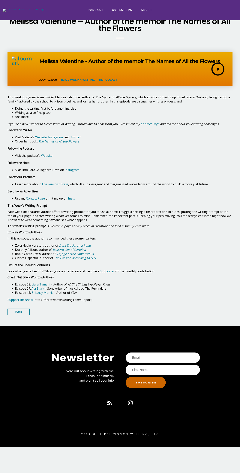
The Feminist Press (54, 184)
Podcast (96, 10)
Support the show (20, 300)
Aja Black (38, 288)
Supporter (107, 271)
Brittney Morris (42, 293)
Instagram (55, 137)
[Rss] (109, 403)
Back (18, 312)
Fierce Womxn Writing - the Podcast (88, 79)
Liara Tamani (41, 284)
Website (41, 137)
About (146, 10)
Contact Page (35, 198)
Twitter (75, 137)
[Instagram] (130, 403)
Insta (71, 198)
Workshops (122, 10)
